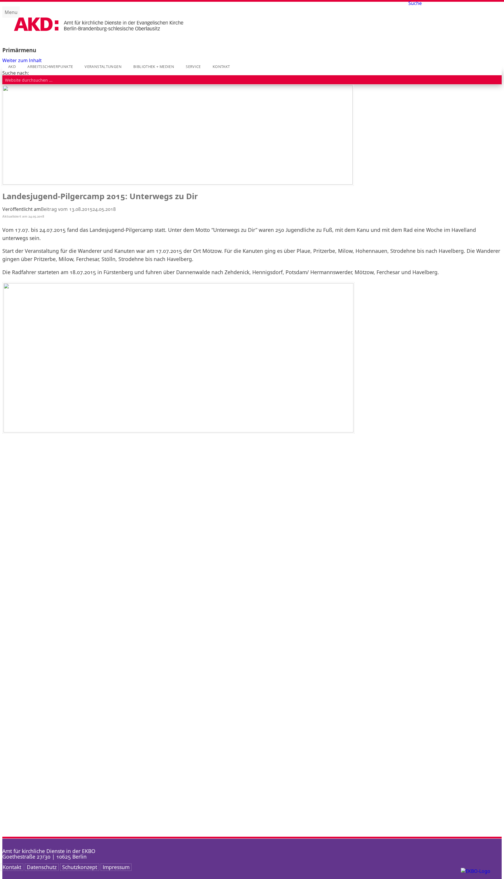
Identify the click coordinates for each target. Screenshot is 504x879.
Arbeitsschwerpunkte (50, 66)
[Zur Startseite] (98, 36)
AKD (12, 66)
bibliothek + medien (153, 66)
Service (193, 66)
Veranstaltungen (103, 66)
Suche (415, 3)
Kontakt (221, 66)
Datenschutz (42, 867)
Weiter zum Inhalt (22, 60)
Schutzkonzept (79, 867)
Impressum (116, 867)
